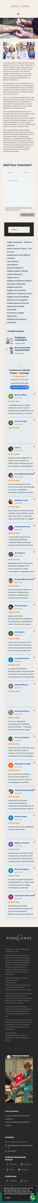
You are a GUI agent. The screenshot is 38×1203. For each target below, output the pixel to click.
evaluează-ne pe (18, 387)
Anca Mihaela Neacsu (24, 474)
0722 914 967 (12, 1151)
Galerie (8, 1125)
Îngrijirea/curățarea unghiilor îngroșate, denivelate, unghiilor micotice (19, 284)
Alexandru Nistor (22, 711)
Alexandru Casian (22, 764)
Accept (8, 1198)
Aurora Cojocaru (22, 737)
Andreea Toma (21, 500)
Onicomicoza (12, 261)
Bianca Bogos (20, 816)
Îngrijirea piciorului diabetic (18, 255)
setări (32, 1194)
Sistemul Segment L (15, 268)
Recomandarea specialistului (17, 1122)
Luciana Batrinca (22, 526)
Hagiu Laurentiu (21, 843)
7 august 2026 (20, 343)
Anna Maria (19, 553)
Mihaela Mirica (21, 685)
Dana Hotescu (20, 605)
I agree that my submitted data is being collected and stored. (18, 209)
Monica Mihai (20, 395)
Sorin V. (17, 447)
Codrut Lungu (20, 421)
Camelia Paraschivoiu (24, 790)
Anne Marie (19, 632)
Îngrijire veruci (13, 277)
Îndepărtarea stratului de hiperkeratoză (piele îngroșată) (18, 306)
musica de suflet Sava (24, 895)
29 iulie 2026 (19, 353)
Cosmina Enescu (21, 658)
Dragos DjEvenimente (24, 579)
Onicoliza (11, 258)
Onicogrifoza (12, 264)
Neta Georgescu (21, 869)
